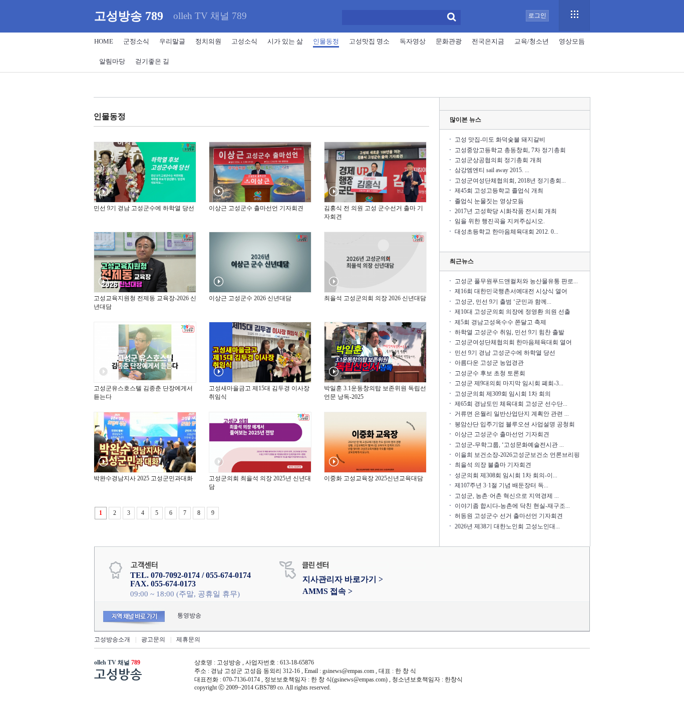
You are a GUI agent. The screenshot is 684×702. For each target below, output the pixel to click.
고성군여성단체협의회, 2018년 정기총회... (510, 180)
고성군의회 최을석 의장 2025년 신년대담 (260, 482)
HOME (103, 41)
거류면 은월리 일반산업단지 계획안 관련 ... (512, 413)
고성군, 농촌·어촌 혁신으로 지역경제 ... (507, 495)
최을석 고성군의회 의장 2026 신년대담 (375, 298)
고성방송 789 (128, 16)
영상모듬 (572, 41)
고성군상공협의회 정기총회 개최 (498, 160)
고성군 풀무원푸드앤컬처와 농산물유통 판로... (516, 281)
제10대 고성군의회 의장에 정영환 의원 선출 (512, 311)
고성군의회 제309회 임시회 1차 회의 (503, 393)
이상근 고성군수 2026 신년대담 (250, 298)
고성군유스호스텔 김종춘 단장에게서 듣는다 (143, 392)
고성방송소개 (112, 639)
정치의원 (208, 41)
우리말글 (172, 41)
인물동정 (326, 41)
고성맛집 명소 (369, 41)
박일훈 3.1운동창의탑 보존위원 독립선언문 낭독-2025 (375, 392)
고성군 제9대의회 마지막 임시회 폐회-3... (509, 383)
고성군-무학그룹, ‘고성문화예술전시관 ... (509, 444)
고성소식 (244, 41)
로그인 (537, 15)
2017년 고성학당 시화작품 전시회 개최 (506, 211)
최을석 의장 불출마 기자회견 (493, 464)
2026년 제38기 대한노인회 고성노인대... (507, 526)
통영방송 (189, 615)
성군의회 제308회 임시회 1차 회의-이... (506, 475)
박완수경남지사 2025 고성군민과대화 (143, 478)
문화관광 (449, 41)
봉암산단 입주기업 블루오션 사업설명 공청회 (515, 424)
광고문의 (153, 639)
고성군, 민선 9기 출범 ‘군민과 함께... (503, 301)
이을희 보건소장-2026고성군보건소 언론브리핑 (517, 454)
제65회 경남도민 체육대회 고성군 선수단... (511, 403)
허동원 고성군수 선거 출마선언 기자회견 (509, 515)
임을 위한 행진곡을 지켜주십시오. (500, 221)
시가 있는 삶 (285, 41)
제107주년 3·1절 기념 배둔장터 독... (501, 485)
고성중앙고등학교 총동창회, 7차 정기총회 (510, 150)
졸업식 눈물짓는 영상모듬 (489, 201)
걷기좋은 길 (152, 61)
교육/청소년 (531, 41)
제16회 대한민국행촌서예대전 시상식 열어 (511, 291)
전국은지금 (488, 41)
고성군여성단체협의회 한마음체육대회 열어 (513, 342)
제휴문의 (188, 639)
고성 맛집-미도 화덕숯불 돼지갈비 (500, 139)
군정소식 (136, 41)
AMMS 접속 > (327, 591)
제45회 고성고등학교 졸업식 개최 (499, 190)
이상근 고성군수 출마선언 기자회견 (256, 208)
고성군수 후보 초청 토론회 (490, 373)
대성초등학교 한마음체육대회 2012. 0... (506, 231)
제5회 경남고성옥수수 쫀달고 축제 (500, 322)
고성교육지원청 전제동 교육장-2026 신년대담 (145, 302)
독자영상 (413, 41)
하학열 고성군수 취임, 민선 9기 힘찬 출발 (509, 332)
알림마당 (112, 61)
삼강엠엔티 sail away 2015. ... (492, 170)
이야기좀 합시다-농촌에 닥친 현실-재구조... (512, 505)
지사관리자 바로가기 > (342, 579)
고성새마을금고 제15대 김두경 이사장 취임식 (259, 392)
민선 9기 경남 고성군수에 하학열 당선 (144, 208)
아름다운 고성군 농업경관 (489, 362)
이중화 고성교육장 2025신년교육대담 (373, 478)
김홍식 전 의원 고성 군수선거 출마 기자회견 (373, 212)
